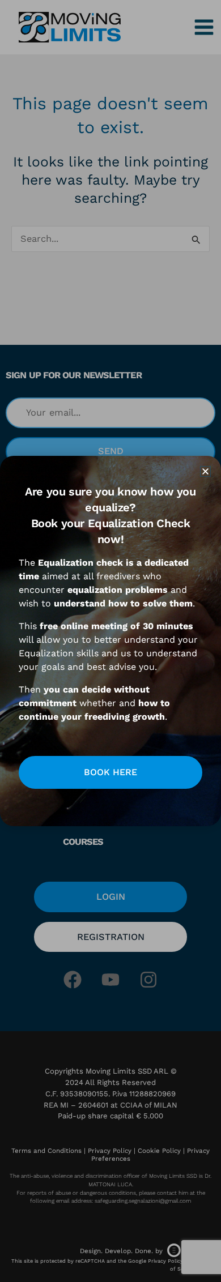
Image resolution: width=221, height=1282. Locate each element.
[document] (110, 641)
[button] (205, 471)
